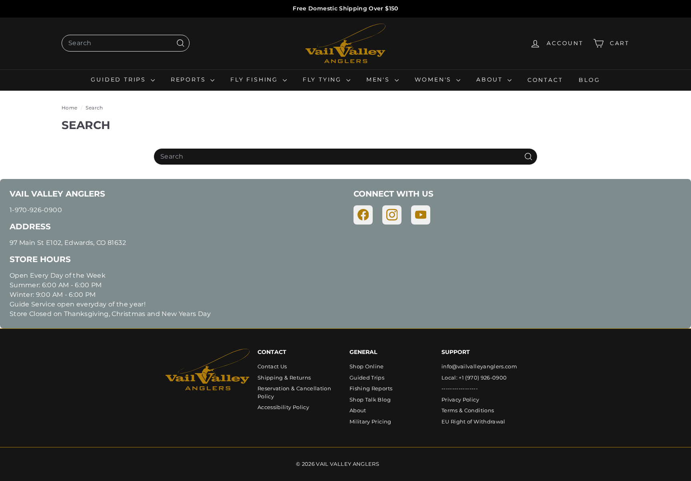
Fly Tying (323, 79)
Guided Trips (119, 79)
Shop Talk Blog (370, 399)
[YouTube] (420, 215)
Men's (379, 79)
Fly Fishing (255, 79)
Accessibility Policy (283, 407)
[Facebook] (363, 215)
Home (70, 108)
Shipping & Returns (284, 377)
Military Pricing (370, 421)
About (490, 79)
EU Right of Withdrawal (473, 421)
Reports (189, 79)
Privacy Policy (460, 399)
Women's (434, 79)
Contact (545, 79)
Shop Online (366, 366)
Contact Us (272, 366)
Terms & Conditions (467, 410)
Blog (589, 79)
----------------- (459, 388)
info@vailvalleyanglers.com (479, 366)
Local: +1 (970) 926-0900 (474, 377)
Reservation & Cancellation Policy (294, 392)
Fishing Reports (370, 388)
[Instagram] (391, 215)
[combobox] (126, 43)
